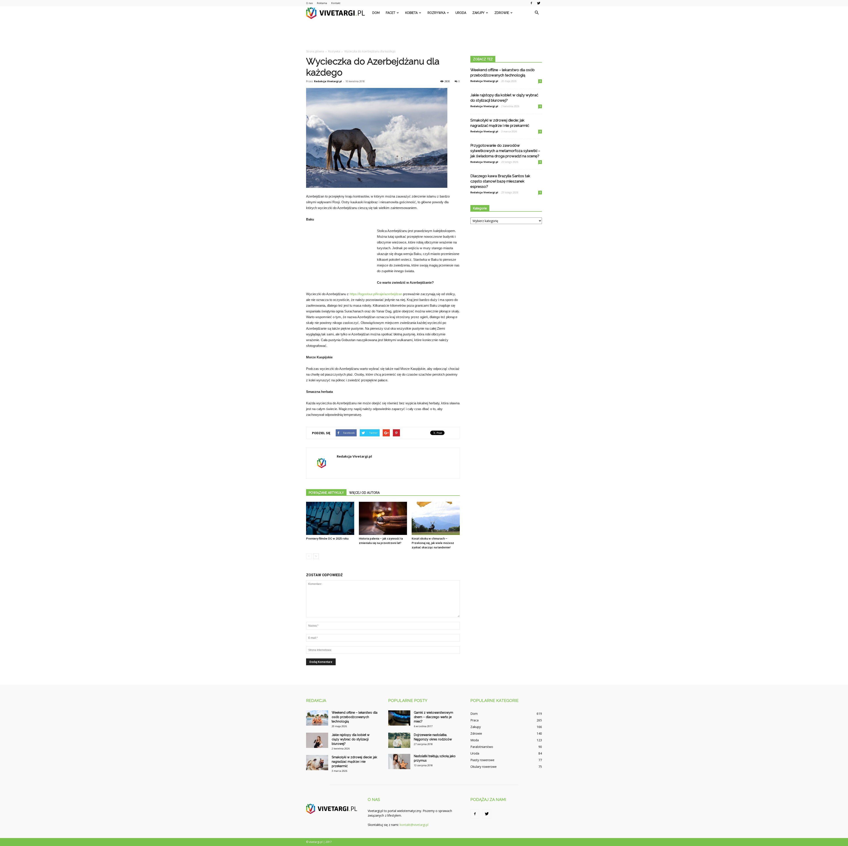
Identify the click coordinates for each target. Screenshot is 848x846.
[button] (536, 13)
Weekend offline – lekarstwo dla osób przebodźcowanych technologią (354, 717)
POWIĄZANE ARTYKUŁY (326, 492)
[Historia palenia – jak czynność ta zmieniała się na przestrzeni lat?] (383, 518)
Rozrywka (436, 13)
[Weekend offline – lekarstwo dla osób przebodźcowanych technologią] (317, 718)
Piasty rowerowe (482, 760)
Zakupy (478, 13)
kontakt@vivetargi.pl (414, 825)
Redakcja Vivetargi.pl (328, 81)
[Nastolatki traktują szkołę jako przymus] (399, 761)
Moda (474, 740)
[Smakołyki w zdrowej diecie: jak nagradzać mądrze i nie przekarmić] (317, 762)
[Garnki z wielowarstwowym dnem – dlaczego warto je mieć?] (399, 718)
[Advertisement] (424, 35)
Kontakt (335, 3)
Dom (376, 13)
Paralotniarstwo (481, 747)
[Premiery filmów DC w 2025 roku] (330, 518)
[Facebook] (531, 3)
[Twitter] (538, 3)
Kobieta (411, 13)
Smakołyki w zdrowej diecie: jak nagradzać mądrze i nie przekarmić (354, 761)
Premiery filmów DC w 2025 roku (327, 538)
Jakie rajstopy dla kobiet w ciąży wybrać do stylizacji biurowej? (350, 739)
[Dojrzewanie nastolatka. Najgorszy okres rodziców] (399, 740)
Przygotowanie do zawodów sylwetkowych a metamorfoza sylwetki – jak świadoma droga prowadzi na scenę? (505, 150)
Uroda (460, 13)
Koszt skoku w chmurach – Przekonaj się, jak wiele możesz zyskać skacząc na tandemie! (433, 543)
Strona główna (315, 51)
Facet (390, 13)
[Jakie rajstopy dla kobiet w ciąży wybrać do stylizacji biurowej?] (317, 740)
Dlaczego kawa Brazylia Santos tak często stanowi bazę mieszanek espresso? (500, 181)
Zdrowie (501, 13)
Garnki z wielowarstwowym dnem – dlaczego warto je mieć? (433, 717)
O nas (309, 3)
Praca (474, 720)
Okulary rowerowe (483, 766)
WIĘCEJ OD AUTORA (364, 492)
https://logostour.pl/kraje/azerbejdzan (376, 294)
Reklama (322, 3)
